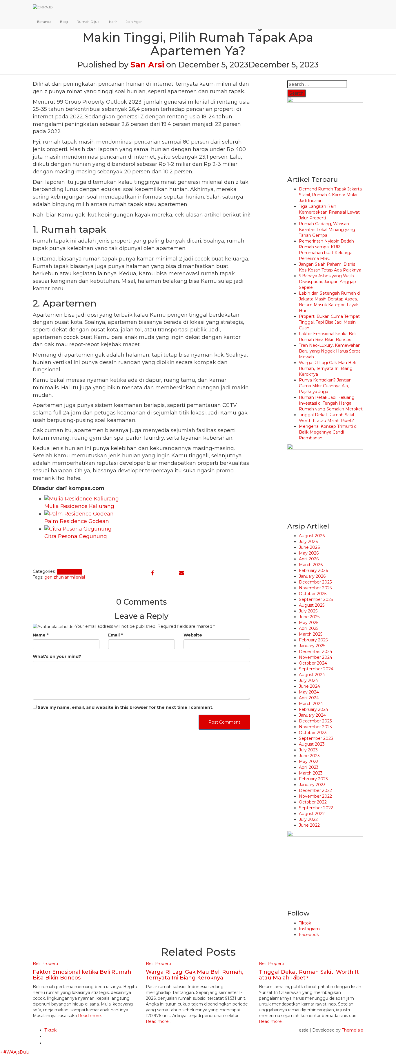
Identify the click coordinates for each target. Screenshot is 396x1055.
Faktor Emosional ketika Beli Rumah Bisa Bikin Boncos (82, 975)
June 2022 (309, 825)
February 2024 (313, 709)
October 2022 (313, 802)
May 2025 (308, 622)
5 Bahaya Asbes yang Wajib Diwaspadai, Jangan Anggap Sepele (327, 281)
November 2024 (315, 657)
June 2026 (309, 547)
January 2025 (312, 645)
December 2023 (315, 721)
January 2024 (312, 715)
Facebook (309, 934)
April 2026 (309, 559)
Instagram (309, 928)
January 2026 (312, 576)
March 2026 (311, 564)
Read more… (90, 1015)
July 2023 (308, 750)
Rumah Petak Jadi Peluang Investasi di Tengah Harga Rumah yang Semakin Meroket (331, 403)
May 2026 (309, 553)
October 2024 (313, 663)
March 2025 (310, 634)
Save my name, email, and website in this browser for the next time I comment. (125, 707)
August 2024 (312, 674)
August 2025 (311, 605)
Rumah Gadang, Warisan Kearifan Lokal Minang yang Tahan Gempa (327, 229)
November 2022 (315, 796)
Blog (64, 21)
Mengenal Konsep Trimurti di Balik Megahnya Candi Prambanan (328, 432)
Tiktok (305, 923)
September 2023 (316, 738)
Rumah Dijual (88, 21)
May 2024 (309, 692)
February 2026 (313, 570)
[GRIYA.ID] (170, 7)
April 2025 (308, 628)
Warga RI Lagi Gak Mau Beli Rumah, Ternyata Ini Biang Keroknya (327, 368)
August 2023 (312, 744)
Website (193, 635)
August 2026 (312, 535)
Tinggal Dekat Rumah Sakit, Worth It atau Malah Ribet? (309, 975)
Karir (113, 21)
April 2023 (309, 767)
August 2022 (312, 813)
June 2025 (309, 616)
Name (40, 635)
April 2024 (309, 697)
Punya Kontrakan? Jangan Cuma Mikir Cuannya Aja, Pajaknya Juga (325, 385)
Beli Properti (69, 572)
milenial (77, 577)
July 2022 (308, 819)
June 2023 (309, 755)
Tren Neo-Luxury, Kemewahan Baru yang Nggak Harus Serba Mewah (330, 351)
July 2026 (308, 541)
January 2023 (312, 784)
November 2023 (315, 726)
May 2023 (309, 761)
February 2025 (313, 640)
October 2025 (312, 593)
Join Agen (134, 21)
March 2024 (311, 703)
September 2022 (316, 807)
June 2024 (309, 686)
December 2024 (315, 651)
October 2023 (313, 732)
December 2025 (315, 582)
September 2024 (316, 668)
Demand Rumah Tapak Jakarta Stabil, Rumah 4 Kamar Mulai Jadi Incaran (330, 194)
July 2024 (308, 680)
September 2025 (316, 599)
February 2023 (313, 778)
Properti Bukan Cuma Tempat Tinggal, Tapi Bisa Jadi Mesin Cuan (329, 322)
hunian (63, 577)
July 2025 (308, 611)
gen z (50, 577)
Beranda (44, 21)
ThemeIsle (352, 1030)
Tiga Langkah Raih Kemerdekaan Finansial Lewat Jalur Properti (329, 212)
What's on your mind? (57, 656)
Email (115, 635)
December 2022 (315, 790)
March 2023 (311, 773)
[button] (14, 1052)
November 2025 (315, 587)
